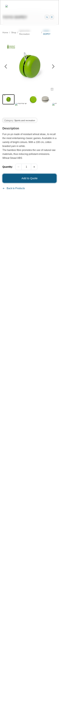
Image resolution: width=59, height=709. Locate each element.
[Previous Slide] (5, 66)
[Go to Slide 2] (21, 107)
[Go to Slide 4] (46, 99)
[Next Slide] (53, 66)
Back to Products (16, 188)
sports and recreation (24, 32)
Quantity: (7, 167)
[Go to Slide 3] (33, 99)
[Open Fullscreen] (52, 89)
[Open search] (47, 17)
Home (5, 32)
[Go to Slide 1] (8, 99)
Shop (13, 32)
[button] (29, 66)
